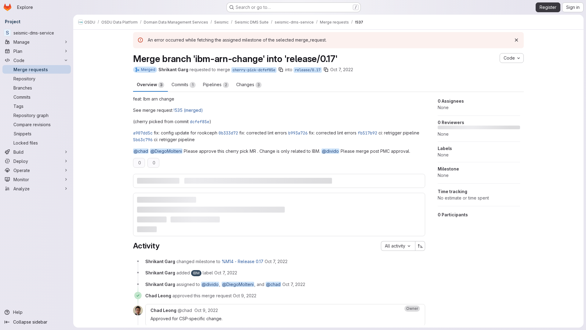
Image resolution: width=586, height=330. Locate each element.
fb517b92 (367, 133)
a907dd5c (143, 133)
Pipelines (215, 84)
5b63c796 (143, 139)
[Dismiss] (516, 40)
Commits (183, 84)
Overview (149, 84)
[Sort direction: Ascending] (420, 246)
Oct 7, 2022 (341, 69)
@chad (141, 151)
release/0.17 (307, 70)
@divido (330, 151)
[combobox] (398, 246)
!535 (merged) (188, 110)
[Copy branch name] (280, 69)
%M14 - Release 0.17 (242, 261)
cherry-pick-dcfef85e (254, 70)
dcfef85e (199, 121)
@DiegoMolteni (166, 151)
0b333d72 (228, 133)
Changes (248, 84)
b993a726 (298, 133)
